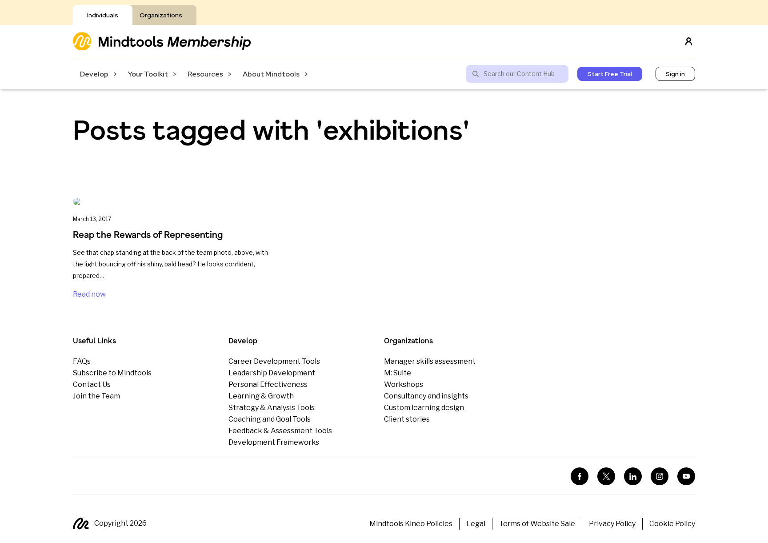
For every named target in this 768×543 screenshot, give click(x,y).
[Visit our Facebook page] (579, 476)
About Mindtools (271, 74)
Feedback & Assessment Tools (280, 430)
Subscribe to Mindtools (112, 373)
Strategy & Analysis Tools (271, 407)
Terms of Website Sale (537, 523)
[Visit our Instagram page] (659, 476)
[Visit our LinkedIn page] (633, 476)
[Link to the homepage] (162, 41)
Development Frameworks (273, 442)
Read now (89, 294)
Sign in (675, 74)
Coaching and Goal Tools (269, 419)
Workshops (403, 384)
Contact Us (92, 384)
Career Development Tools (274, 361)
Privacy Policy (612, 523)
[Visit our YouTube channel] (686, 476)
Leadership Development (271, 373)
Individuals (102, 15)
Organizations (161, 15)
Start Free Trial (610, 74)
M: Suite (397, 373)
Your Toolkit (148, 74)
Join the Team (96, 396)
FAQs (82, 361)
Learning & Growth (261, 396)
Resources (205, 74)
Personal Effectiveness (268, 384)
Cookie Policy (672, 523)
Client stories (407, 419)
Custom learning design (424, 407)
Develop (94, 74)
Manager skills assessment (430, 361)
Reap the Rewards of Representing (148, 234)
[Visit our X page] (606, 476)
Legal (475, 523)
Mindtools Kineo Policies (410, 523)
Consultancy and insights (426, 396)
